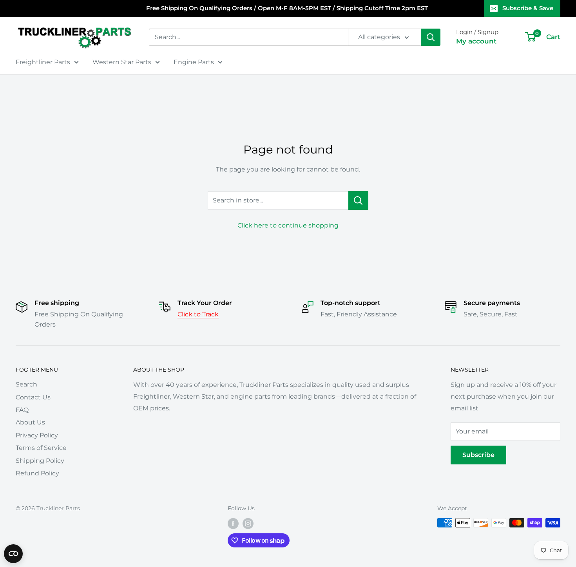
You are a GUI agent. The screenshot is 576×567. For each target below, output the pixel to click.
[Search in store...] (358, 200)
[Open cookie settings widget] (13, 553)
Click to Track (198, 314)
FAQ (22, 410)
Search (26, 384)
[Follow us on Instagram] (248, 523)
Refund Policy (37, 473)
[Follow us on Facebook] (233, 523)
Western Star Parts (121, 62)
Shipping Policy (40, 460)
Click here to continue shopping (288, 225)
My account (476, 41)
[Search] (430, 37)
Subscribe (478, 455)
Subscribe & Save (527, 8)
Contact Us (33, 397)
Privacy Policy (37, 435)
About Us (30, 422)
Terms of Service (41, 447)
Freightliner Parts (43, 62)
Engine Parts (194, 62)
